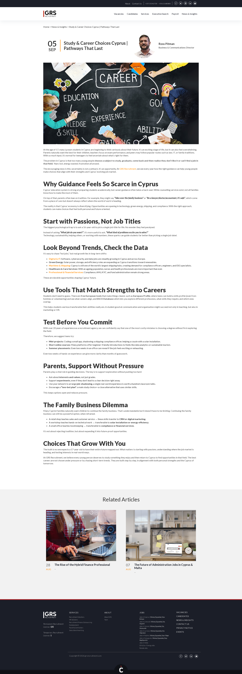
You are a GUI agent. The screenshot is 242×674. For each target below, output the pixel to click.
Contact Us (137, 3)
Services (145, 13)
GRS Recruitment (128, 168)
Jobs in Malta (143, 643)
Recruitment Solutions (76, 617)
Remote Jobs (143, 648)
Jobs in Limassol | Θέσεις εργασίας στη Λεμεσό (152, 622)
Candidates (132, 13)
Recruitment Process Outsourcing (80, 622)
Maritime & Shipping (59, 265)
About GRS (108, 617)
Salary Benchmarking (76, 630)
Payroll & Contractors (76, 628)
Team (106, 620)
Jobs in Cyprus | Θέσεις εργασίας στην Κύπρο (152, 618)
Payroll (175, 13)
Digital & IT (54, 258)
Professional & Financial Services (66, 272)
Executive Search (160, 13)
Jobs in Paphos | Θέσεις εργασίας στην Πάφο (154, 635)
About (127, 3)
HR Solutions (73, 620)
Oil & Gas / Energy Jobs (147, 645)
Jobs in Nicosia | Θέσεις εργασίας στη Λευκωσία (151, 627)
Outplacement (74, 625)
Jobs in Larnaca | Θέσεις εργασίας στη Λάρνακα (151, 632)
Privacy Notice (184, 628)
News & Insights (189, 13)
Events (180, 632)
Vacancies (119, 13)
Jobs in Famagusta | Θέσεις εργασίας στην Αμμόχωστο (153, 639)
